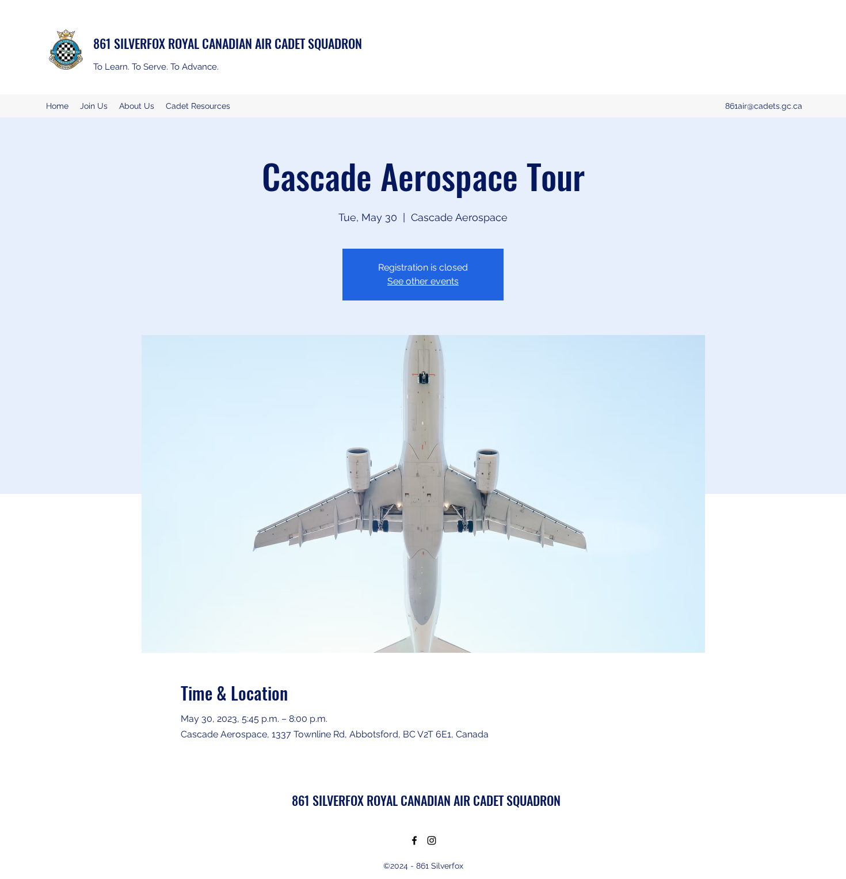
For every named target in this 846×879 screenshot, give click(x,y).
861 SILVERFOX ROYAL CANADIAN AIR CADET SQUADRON (227, 43)
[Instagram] (431, 840)
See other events (423, 281)
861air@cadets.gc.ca (763, 106)
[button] (136, 106)
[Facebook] (414, 840)
